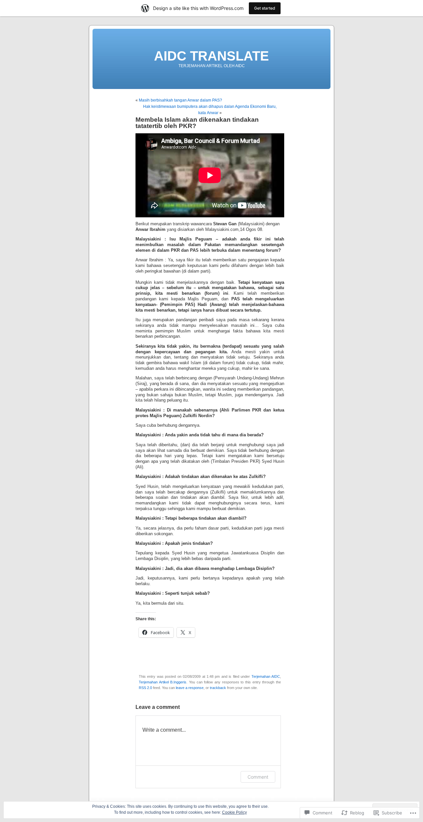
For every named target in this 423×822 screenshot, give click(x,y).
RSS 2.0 (145, 688)
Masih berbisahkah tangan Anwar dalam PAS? (180, 100)
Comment (258, 777)
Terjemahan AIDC (265, 676)
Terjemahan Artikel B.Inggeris (162, 682)
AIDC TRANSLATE (211, 56)
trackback (218, 688)
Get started (264, 8)
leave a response (190, 688)
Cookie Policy (234, 812)
